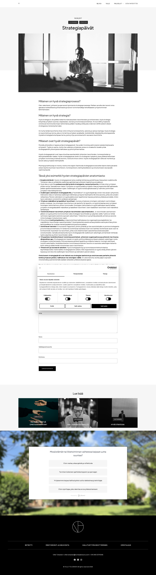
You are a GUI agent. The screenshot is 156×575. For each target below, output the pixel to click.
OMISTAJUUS (126, 545)
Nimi (40, 337)
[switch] (67, 298)
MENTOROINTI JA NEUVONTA (57, 545)
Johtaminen (73, 22)
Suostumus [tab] (51, 273)
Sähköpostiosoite (45, 347)
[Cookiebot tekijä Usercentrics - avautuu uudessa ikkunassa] (109, 268)
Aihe (40, 313)
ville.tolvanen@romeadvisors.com (76, 555)
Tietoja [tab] (105, 273)
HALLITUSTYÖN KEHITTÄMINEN (94, 545)
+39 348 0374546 (96, 555)
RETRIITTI (28, 545)
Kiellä (52, 306)
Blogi (99, 3)
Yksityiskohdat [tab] (78, 273)
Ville (108, 3)
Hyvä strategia (117, 424)
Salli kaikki (104, 306)
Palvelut (118, 3)
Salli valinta (78, 306)
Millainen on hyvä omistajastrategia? (38, 423)
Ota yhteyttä (131, 3)
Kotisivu (42, 357)
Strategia (83, 22)
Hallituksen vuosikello (78, 424)
